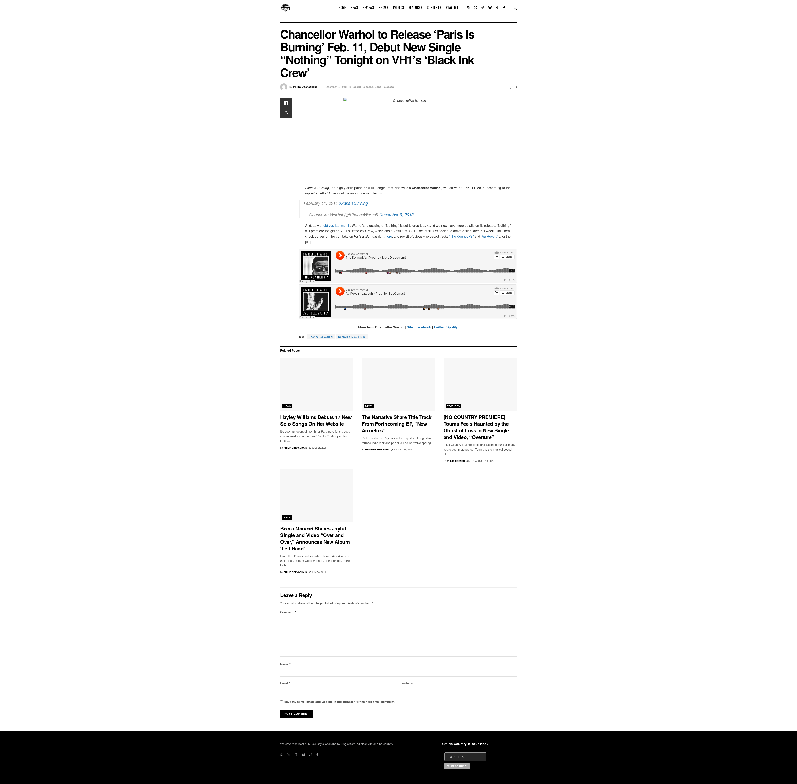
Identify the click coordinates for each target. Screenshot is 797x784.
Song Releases (384, 87)
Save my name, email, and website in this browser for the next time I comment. (339, 702)
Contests (434, 7)
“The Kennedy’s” (461, 236)
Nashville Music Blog (352, 336)
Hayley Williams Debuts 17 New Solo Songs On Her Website (316, 420)
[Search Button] (515, 8)
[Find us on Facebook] (504, 8)
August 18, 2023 (484, 460)
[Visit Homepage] (285, 8)
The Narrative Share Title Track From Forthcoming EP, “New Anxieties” (396, 423)
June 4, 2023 (318, 572)
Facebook (423, 327)
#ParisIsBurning (353, 203)
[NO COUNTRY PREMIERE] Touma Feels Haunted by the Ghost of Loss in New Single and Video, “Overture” (476, 426)
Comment (288, 612)
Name (285, 664)
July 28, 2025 (318, 447)
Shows (383, 7)
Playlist (452, 7)
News (354, 7)
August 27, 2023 (402, 449)
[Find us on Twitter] (475, 8)
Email (285, 683)
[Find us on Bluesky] (490, 8)
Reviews (368, 7)
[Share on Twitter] (286, 113)
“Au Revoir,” (489, 236)
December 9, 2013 (336, 87)
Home (342, 7)
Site (410, 327)
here (388, 236)
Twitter (439, 327)
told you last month (336, 225)
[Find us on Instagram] (468, 8)
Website (407, 683)
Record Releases (362, 87)
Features (415, 7)
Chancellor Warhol (321, 336)
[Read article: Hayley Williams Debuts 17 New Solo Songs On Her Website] (316, 384)
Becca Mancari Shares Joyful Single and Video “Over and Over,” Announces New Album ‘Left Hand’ (315, 538)
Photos (398, 7)
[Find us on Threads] (482, 8)
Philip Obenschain (305, 87)
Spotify (452, 327)
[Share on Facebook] (286, 103)
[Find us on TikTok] (497, 8)
